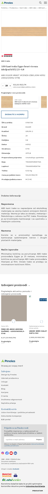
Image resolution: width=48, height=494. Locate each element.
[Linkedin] (15, 453)
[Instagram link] (2, 453)
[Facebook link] (7, 453)
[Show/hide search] (40, 3)
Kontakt (4, 385)
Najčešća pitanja (8, 403)
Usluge (4, 382)
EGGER (28, 127)
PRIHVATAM (37, 491)
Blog (3, 389)
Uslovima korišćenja (35, 486)
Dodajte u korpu (14, 114)
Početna (4, 8)
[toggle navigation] (45, 2)
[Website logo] (7, 2)
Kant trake (23, 8)
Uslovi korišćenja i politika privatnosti (18, 412)
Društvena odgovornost (11, 400)
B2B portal (5, 420)
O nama (4, 396)
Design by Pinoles (9, 375)
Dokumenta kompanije (11, 416)
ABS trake (32, 8)
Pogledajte (6, 341)
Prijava (39, 439)
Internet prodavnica (10, 378)
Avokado (15, 469)
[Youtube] (11, 453)
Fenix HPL (5, 326)
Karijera (4, 392)
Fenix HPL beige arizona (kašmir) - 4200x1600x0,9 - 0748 (13, 331)
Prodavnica (13, 8)
